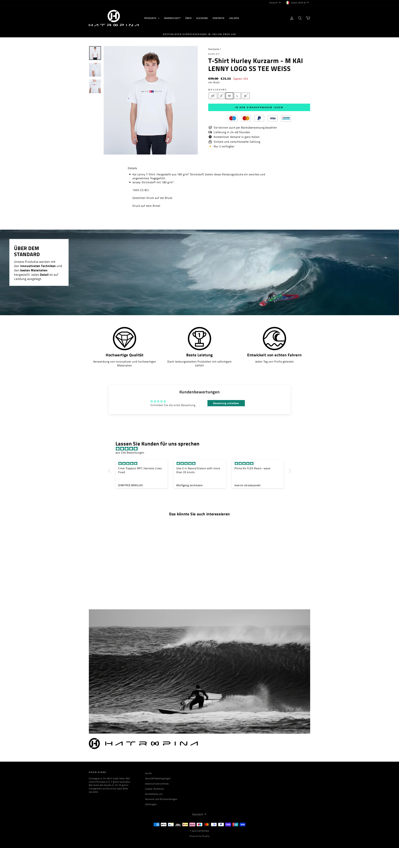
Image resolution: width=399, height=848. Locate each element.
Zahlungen (151, 804)
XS (213, 96)
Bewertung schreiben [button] (226, 403)
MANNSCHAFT (172, 18)
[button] (110, 471)
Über (188, 18)
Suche (148, 773)
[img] (201, 449)
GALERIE (234, 18)
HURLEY (214, 54)
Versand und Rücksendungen (161, 799)
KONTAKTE (218, 18)
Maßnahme (217, 89)
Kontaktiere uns (154, 794)
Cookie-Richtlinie (154, 789)
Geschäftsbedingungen (158, 778)
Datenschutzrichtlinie (157, 783)
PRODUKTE (150, 18)
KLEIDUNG (202, 18)
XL (245, 96)
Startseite (213, 49)
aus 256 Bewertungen (129, 452)
